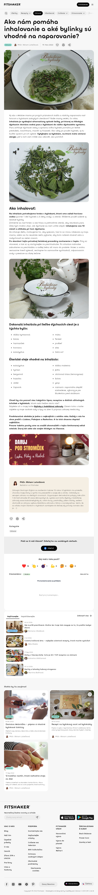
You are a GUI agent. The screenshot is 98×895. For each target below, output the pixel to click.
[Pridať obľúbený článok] (20, 623)
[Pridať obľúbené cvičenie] (57, 45)
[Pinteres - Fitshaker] (33, 884)
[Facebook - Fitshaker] (6, 884)
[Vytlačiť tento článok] (63, 45)
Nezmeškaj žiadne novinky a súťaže (19, 813)
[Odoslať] (37, 817)
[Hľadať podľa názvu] (6, 13)
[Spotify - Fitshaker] (26, 884)
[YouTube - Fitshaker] (19, 884)
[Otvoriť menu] (92, 4)
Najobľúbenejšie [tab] (28, 616)
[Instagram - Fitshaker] (13, 884)
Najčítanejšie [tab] (12, 616)
